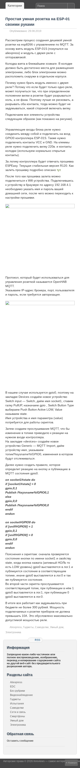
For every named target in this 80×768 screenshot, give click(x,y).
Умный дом (56, 627)
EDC (13, 686)
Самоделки (42, 627)
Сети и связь (18, 712)
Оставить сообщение (20, 740)
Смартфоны (17, 716)
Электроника (13, 632)
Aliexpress (16, 627)
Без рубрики (17, 690)
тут (58, 170)
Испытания (17, 703)
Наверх (72, 762)
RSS (37, 640)
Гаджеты (28, 627)
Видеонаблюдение (21, 695)
